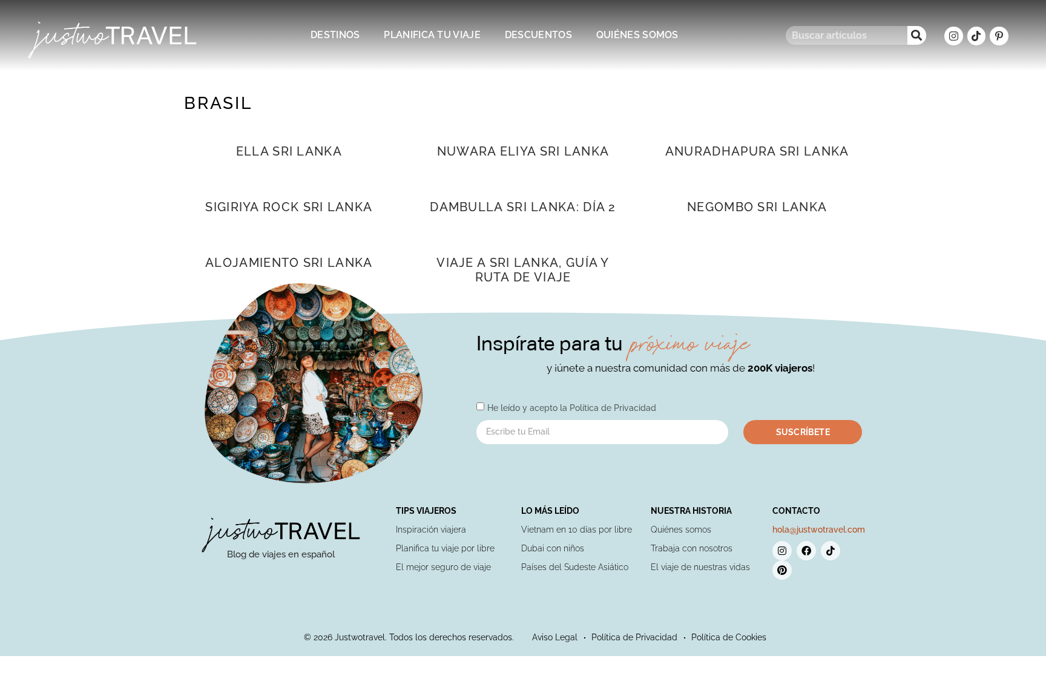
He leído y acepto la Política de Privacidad (571, 407)
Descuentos (538, 35)
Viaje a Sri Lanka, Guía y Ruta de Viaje (523, 269)
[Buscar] (916, 35)
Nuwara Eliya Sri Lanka (523, 151)
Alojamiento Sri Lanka (288, 262)
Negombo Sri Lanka (757, 207)
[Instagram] (953, 36)
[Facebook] (806, 550)
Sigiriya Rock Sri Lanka (288, 207)
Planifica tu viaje (432, 35)
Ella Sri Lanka (289, 151)
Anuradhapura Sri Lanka (757, 151)
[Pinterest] (782, 570)
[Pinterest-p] (999, 36)
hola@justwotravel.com (818, 529)
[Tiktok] (976, 36)
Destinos (335, 35)
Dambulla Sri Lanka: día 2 (523, 207)
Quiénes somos (637, 35)
